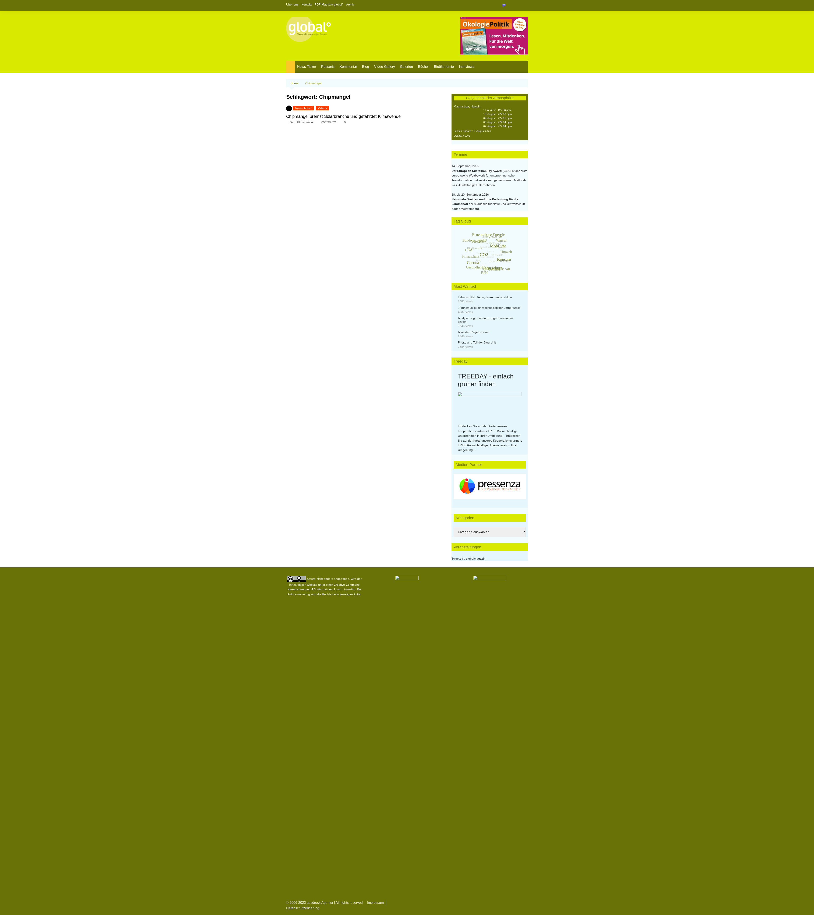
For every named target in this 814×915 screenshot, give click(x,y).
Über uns (292, 4)
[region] (490, 486)
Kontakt (306, 4)
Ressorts (328, 66)
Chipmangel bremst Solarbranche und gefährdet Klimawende (343, 116)
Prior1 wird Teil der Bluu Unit (477, 342)
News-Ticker (306, 66)
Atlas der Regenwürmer (474, 332)
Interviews (466, 66)
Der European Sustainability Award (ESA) (482, 170)
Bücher (423, 66)
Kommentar (348, 66)
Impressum (375, 902)
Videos (322, 108)
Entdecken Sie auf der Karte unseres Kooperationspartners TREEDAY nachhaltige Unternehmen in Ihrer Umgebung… (488, 430)
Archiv (350, 4)
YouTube (524, 5)
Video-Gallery (384, 66)
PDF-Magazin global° (329, 4)
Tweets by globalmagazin (468, 558)
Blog (365, 66)
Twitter (517, 5)
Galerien (406, 66)
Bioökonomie (444, 66)
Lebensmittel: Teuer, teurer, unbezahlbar (485, 297)
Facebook (510, 5)
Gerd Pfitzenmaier (302, 122)
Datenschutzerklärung (302, 908)
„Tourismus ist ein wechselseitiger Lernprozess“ (489, 307)
